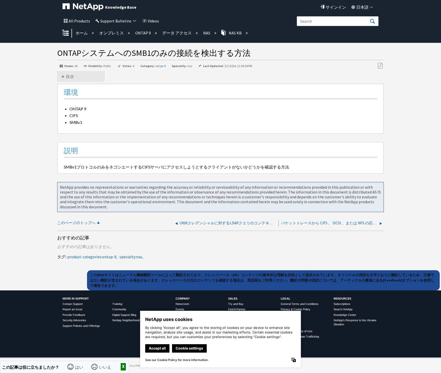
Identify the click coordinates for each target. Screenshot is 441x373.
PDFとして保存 (380, 66)
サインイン (336, 7)
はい (79, 366)
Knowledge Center (345, 314)
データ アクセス (177, 32)
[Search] (372, 21)
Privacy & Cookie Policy (295, 309)
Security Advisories (74, 320)
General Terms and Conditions (299, 303)
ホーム (82, 32)
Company (183, 298)
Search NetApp (343, 309)
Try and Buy (235, 303)
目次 (70, 76)
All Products (79, 20)
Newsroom (182, 303)
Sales (232, 298)
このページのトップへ (76, 222)
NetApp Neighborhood (126, 320)
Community (119, 309)
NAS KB (235, 32)
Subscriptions (342, 303)
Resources (342, 298)
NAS (207, 32)
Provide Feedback (74, 314)
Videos (153, 20)
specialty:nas (130, 256)
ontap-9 (160, 66)
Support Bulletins (115, 20)
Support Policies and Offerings (81, 325)
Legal (285, 298)
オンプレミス (112, 32)
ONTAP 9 (143, 32)
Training (117, 303)
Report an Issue (72, 309)
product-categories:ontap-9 (91, 256)
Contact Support (73, 303)
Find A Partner (237, 309)
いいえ (105, 366)
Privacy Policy (134, 365)
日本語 (362, 7)
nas (189, 66)
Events (180, 309)
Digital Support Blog (124, 314)
